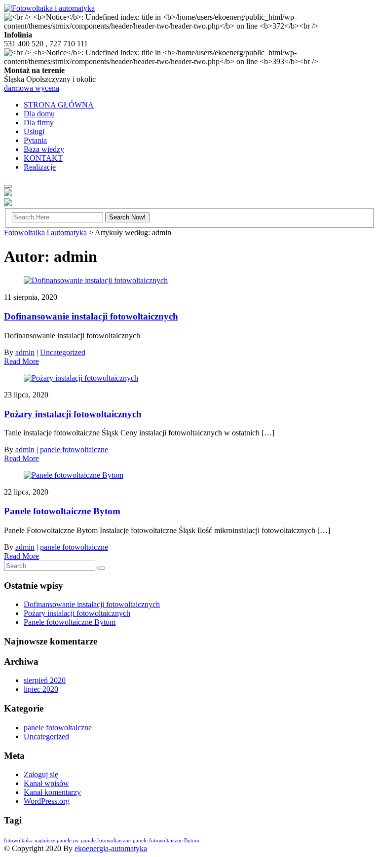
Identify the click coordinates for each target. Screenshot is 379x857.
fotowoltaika (18, 840)
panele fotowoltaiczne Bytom (166, 840)
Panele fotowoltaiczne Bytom (62, 511)
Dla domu (39, 113)
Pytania (35, 140)
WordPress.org (47, 801)
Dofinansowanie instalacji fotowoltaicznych (91, 316)
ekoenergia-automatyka (111, 848)
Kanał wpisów (46, 783)
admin (25, 352)
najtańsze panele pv (57, 840)
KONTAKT (43, 158)
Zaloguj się (41, 774)
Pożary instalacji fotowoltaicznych (73, 414)
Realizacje (40, 167)
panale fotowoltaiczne (106, 840)
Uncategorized (62, 352)
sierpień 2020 (45, 680)
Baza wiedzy (44, 149)
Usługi (34, 131)
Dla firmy (39, 122)
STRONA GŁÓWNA (59, 105)
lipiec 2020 (41, 689)
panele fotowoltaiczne (74, 449)
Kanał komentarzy (52, 792)
